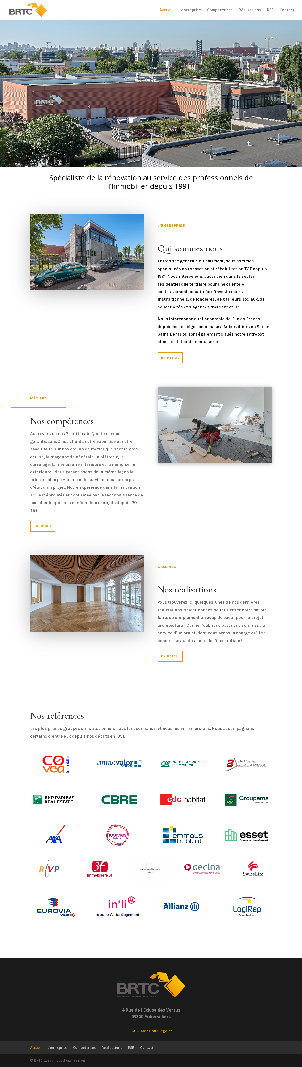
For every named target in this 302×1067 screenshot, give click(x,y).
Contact (287, 10)
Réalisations (250, 10)
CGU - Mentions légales (151, 1031)
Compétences (220, 10)
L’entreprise (190, 10)
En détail (170, 357)
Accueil (165, 10)
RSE (270, 10)
